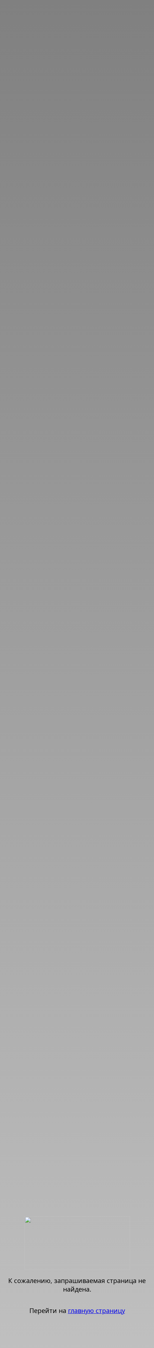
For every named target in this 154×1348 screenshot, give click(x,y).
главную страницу (96, 1310)
